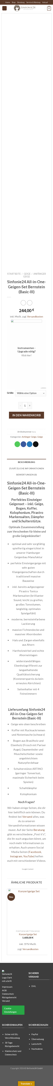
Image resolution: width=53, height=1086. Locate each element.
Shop (13, 2)
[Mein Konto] (41, 9)
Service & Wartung (33, 2)
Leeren (43, 388)
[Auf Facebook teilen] (23, 444)
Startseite (14, 273)
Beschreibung (26, 462)
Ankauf (45, 2)
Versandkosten (35, 316)
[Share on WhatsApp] (17, 444)
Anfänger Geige (34, 275)
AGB (4, 990)
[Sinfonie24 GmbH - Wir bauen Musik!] (24, 8)
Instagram (16, 856)
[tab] (26, 462)
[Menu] (4, 8)
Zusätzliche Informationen (26, 468)
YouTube (28, 856)
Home (7, 2)
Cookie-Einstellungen (10, 1010)
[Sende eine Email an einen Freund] (35, 444)
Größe (10, 393)
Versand (27, 816)
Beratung (20, 2)
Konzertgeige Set (28, 934)
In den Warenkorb (26, 415)
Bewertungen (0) (26, 474)
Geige (27, 273)
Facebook (35, 851)
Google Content (27, 869)
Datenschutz (8, 993)
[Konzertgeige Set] (27, 908)
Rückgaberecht (9, 997)
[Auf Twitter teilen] (29, 444)
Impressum (7, 986)
